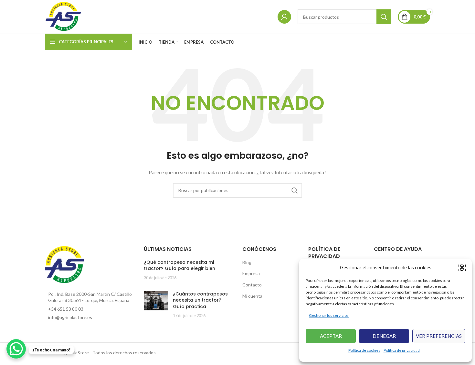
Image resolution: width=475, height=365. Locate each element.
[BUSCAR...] (383, 16)
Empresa (251, 273)
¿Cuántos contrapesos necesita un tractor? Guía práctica (200, 300)
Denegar (384, 336)
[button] (462, 267)
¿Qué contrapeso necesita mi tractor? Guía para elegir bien (179, 265)
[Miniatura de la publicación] (156, 305)
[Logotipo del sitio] (64, 16)
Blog (246, 262)
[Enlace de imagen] (64, 264)
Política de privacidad (402, 350)
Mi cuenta (252, 296)
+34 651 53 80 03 (65, 309)
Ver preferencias (439, 336)
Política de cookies (364, 350)
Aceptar (331, 336)
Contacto (252, 284)
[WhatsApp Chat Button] (16, 349)
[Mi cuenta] (284, 16)
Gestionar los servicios (329, 315)
